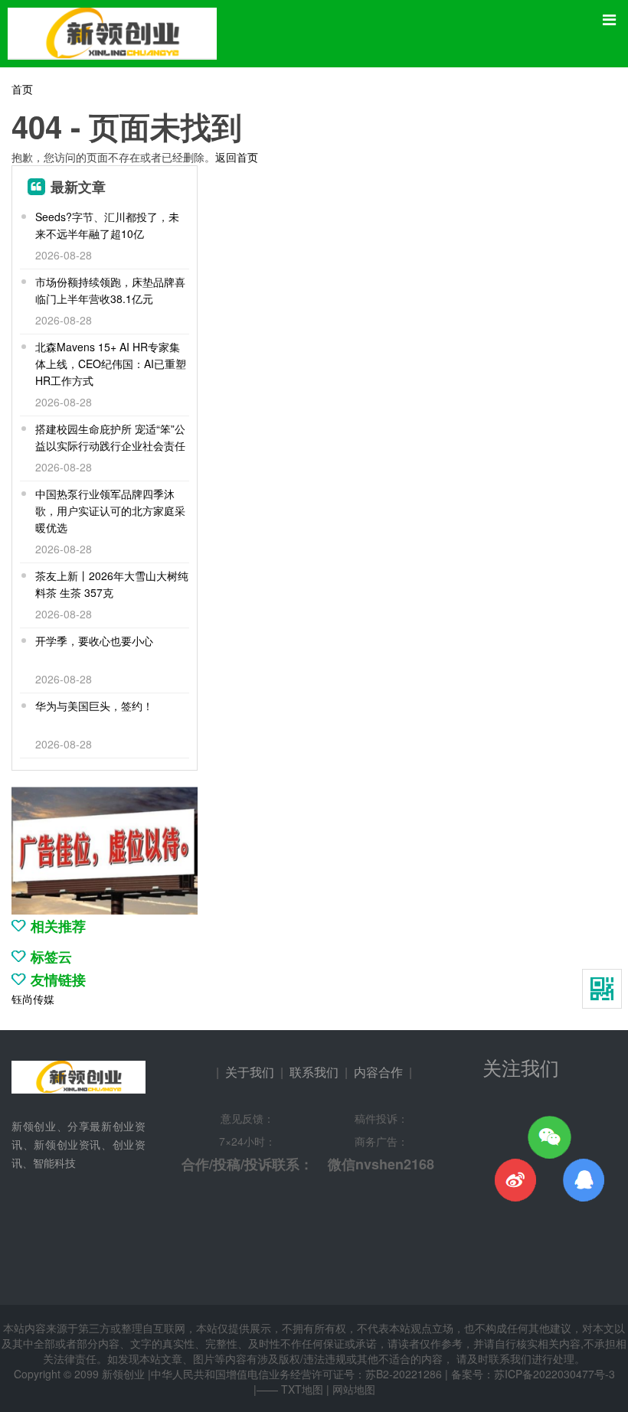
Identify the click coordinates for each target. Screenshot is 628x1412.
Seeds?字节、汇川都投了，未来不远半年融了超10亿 (107, 225)
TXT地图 (302, 1389)
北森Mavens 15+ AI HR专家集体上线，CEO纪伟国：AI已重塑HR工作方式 (110, 363)
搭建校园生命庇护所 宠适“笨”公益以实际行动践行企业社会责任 (110, 437)
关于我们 (249, 1072)
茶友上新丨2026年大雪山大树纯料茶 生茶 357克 (111, 584)
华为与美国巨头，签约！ (94, 705)
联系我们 (314, 1072)
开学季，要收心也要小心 (94, 640)
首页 (22, 88)
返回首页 (236, 157)
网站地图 (353, 1389)
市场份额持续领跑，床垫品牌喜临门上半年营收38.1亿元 (110, 290)
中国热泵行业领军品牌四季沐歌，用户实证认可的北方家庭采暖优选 (110, 510)
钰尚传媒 (32, 998)
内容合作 (378, 1072)
